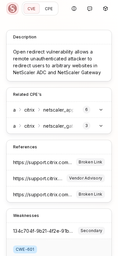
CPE (49, 8)
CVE (32, 8)
